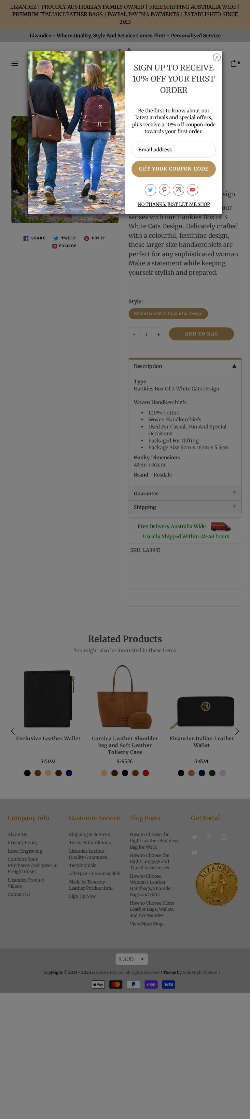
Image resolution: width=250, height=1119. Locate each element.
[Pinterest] (164, 190)
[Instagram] (178, 190)
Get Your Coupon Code (174, 169)
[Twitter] (150, 190)
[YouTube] (192, 190)
